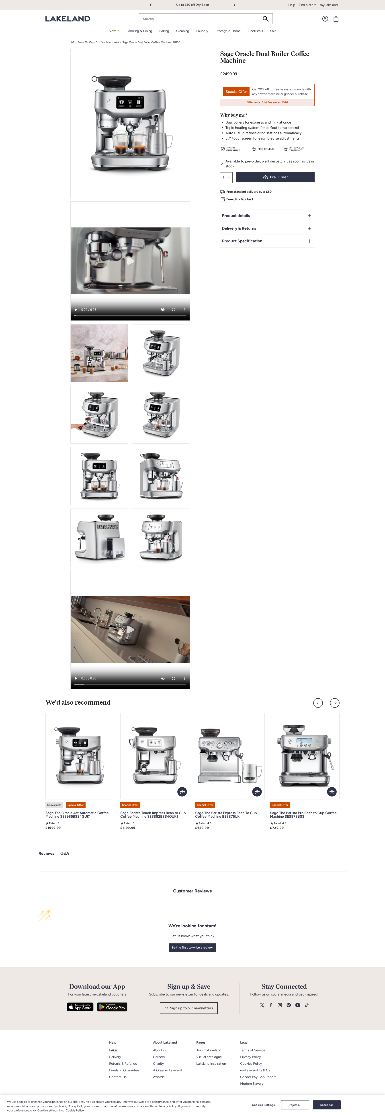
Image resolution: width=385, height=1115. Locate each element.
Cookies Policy (251, 1064)
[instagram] (280, 1005)
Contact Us (118, 1077)
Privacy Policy (250, 1057)
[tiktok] (306, 1005)
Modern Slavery (252, 1084)
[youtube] (297, 1005)
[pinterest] (288, 1005)
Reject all (295, 1104)
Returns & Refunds (123, 1064)
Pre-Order (279, 177)
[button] (153, 5)
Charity (158, 1064)
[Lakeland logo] (67, 19)
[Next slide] (335, 703)
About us (160, 1050)
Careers (159, 1057)
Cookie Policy (75, 1110)
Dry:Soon (202, 5)
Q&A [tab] (64, 853)
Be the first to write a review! (192, 947)
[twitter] (262, 1005)
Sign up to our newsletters (191, 1008)
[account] (325, 18)
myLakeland (329, 5)
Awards (158, 1077)
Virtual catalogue (209, 1057)
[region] (192, 1105)
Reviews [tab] (46, 853)
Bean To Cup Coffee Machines (98, 42)
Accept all (326, 1104)
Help (291, 5)
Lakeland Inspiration (211, 1064)
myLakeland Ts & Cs (255, 1070)
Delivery (115, 1057)
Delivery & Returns (239, 228)
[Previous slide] (318, 703)
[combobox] (206, 18)
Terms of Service (252, 1050)
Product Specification (242, 241)
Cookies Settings (263, 1104)
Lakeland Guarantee (124, 1070)
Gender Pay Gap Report (258, 1077)
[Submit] (267, 19)
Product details (236, 215)
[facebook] (271, 1005)
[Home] (72, 42)
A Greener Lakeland (167, 1070)
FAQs (113, 1050)
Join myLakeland (208, 1050)
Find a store (307, 5)
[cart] (336, 18)
